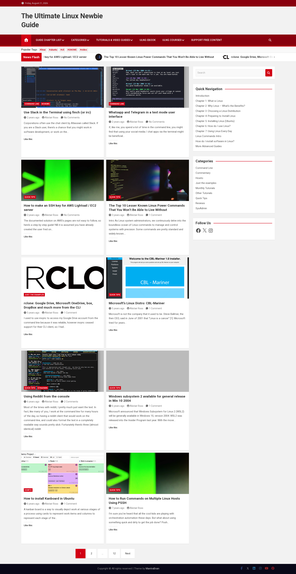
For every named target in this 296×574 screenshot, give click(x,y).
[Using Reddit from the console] (62, 371)
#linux (43, 50)
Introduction (202, 95)
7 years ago (118, 508)
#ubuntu (53, 50)
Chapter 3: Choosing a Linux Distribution (218, 111)
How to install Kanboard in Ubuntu (49, 498)
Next (127, 553)
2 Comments (71, 401)
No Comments (72, 117)
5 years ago (33, 312)
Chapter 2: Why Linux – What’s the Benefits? (220, 105)
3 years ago (118, 215)
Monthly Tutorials (205, 188)
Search (268, 72)
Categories (78, 40)
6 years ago (33, 401)
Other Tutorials (204, 193)
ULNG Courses (171, 40)
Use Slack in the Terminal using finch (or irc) (57, 112)
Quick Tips (30, 197)
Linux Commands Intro (208, 136)
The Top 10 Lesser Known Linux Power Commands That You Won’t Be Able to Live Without (147, 208)
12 (114, 553)
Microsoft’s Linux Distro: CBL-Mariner (137, 303)
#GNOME (72, 50)
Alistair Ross (51, 117)
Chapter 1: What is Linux (209, 100)
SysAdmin (42, 388)
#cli (62, 50)
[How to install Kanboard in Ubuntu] (62, 473)
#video (83, 50)
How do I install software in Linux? (215, 141)
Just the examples (34, 295)
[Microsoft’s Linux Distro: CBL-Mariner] (147, 278)
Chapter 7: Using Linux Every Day (214, 131)
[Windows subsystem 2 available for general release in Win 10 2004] (147, 371)
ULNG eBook (148, 40)
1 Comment (155, 215)
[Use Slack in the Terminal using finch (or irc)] (62, 87)
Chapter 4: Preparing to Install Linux (215, 116)
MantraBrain (152, 568)
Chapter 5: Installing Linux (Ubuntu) (215, 121)
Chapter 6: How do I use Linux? (213, 126)
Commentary (203, 172)
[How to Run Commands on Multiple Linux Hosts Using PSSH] (147, 473)
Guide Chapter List (48, 40)
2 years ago (33, 117)
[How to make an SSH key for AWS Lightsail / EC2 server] (62, 180)
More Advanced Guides (209, 146)
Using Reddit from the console (47, 396)
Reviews (46, 104)
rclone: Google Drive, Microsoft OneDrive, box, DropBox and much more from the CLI (58, 305)
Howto (28, 490)
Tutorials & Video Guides (113, 40)
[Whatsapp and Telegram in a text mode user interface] (147, 87)
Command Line (32, 104)
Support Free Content (206, 40)
